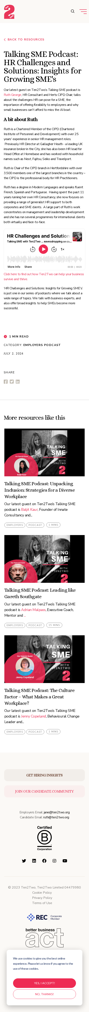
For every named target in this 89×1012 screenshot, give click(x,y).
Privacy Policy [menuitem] (42, 898)
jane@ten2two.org (57, 812)
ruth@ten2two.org (56, 817)
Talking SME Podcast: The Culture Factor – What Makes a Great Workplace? (39, 696)
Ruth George (12, 95)
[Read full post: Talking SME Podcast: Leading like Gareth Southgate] (44, 559)
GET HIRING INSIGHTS (44, 775)
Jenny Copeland (33, 716)
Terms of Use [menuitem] (42, 903)
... (24, 615)
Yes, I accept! (44, 983)
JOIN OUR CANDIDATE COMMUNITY (44, 791)
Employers (33, 345)
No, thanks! (44, 994)
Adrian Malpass (33, 609)
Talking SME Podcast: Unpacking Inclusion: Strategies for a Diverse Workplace (39, 490)
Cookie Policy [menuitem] (42, 892)
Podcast (52, 345)
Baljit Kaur (29, 509)
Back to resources (26, 40)
